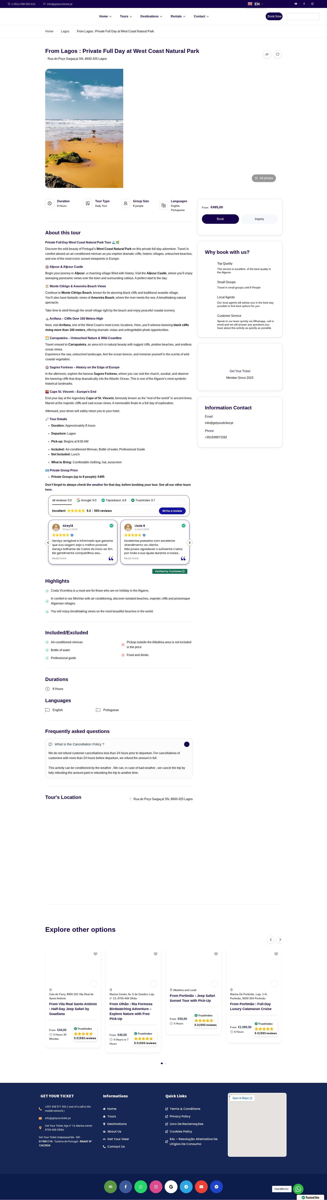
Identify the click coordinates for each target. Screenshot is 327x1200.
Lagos (65, 31)
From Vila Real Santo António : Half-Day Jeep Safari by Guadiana (73, 1009)
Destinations (149, 16)
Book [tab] (220, 219)
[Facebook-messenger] (216, 1186)
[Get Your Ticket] (93, 983)
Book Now (275, 16)
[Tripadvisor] (110, 1186)
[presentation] (271, 939)
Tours (124, 16)
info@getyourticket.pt (59, 3)
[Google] (171, 1186)
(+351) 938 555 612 (23, 3)
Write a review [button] (172, 511)
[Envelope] (201, 1186)
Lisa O (74, 526)
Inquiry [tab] (259, 219)
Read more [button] (66, 558)
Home (103, 16)
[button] (86, 500)
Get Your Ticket (240, 371)
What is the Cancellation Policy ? (79, 744)
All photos (266, 178)
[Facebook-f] (125, 1186)
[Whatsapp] (140, 1186)
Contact (199, 16)
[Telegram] (186, 1186)
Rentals (176, 16)
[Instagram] (155, 1186)
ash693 (147, 526)
